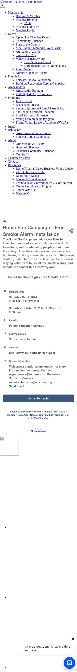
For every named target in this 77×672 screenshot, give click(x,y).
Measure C (22, 193)
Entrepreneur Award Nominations (45, 65)
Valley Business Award (30, 58)
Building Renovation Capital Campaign (40, 83)
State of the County (28, 44)
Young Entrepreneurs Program (35, 119)
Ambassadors (16, 87)
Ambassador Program (29, 90)
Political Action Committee (32, 136)
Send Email (16, 386)
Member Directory (27, 26)
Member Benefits (26, 19)
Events (12, 33)
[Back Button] (5, 221)
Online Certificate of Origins (33, 186)
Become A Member (28, 16)
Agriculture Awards (28, 51)
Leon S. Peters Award (37, 62)
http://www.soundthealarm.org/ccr (32, 353)
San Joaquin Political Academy (35, 112)
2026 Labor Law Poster (30, 172)
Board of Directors (27, 147)
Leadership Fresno (27, 104)
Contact (13, 161)
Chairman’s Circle (19, 158)
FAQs (27, 23)
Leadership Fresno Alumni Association (40, 108)
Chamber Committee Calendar (35, 151)
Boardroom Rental (27, 175)
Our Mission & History (30, 143)
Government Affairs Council (33, 133)
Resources (14, 165)
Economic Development (31, 179)
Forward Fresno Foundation (33, 80)
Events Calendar (43, 411)
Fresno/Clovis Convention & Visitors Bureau (44, 182)
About (12, 140)
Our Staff (21, 154)
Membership (15, 12)
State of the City (26, 55)
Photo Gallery (24, 69)
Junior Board (24, 101)
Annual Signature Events (31, 72)
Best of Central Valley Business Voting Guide (44, 168)
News (11, 126)
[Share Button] (71, 230)
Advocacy (14, 129)
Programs (14, 97)
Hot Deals (59, 411)
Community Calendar (29, 41)
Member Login (25, 30)
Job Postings (46, 415)
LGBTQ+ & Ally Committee (34, 94)
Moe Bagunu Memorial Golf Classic (38, 48)
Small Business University (32, 115)
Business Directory (21, 411)
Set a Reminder (39, 398)
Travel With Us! (26, 190)
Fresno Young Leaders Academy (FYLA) (42, 122)
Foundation (15, 76)
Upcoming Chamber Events (33, 37)
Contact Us (61, 415)
